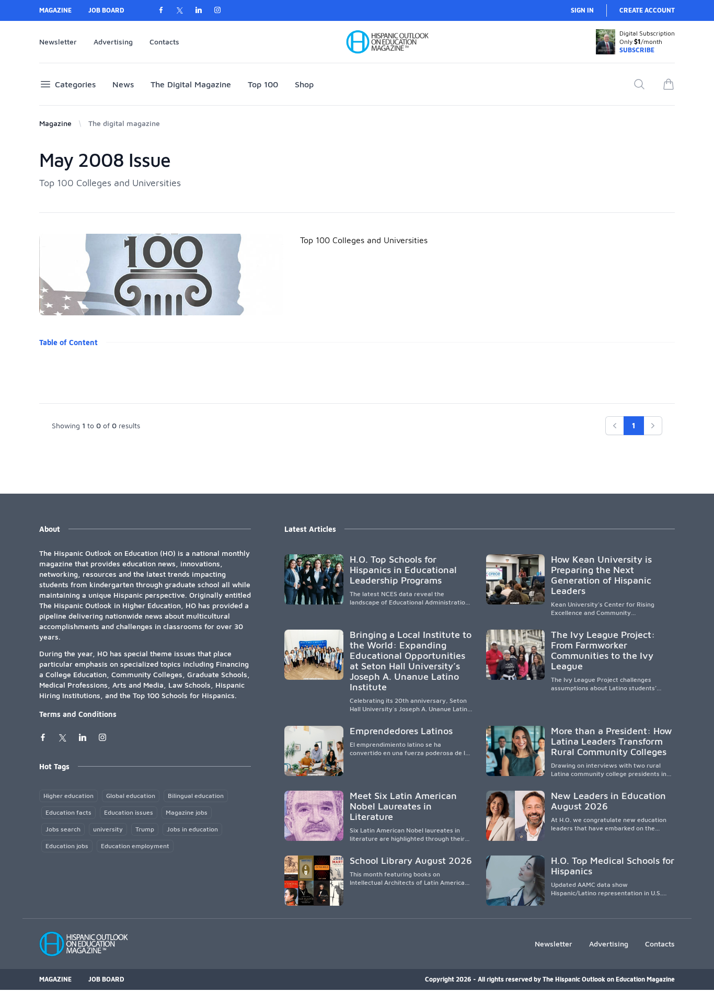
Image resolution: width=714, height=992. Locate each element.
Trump (144, 829)
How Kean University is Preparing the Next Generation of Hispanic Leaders (601, 575)
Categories (75, 84)
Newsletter (58, 41)
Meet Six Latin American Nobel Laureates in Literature (403, 806)
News (123, 84)
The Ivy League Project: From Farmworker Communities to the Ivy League (603, 650)
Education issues (128, 812)
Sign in (582, 10)
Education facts (68, 812)
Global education (130, 796)
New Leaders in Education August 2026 (608, 801)
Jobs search (62, 829)
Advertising (113, 41)
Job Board (106, 10)
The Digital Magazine (191, 84)
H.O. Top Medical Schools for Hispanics (612, 865)
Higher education (68, 796)
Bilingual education (196, 796)
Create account (647, 10)
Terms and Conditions (78, 714)
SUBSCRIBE (636, 50)
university (108, 829)
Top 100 (263, 84)
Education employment (135, 846)
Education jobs (66, 846)
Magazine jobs (187, 812)
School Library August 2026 (411, 860)
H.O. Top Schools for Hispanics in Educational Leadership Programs (403, 570)
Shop (304, 84)
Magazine (55, 10)
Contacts (164, 41)
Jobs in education (192, 829)
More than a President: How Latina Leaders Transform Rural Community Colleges (611, 741)
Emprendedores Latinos (401, 730)
